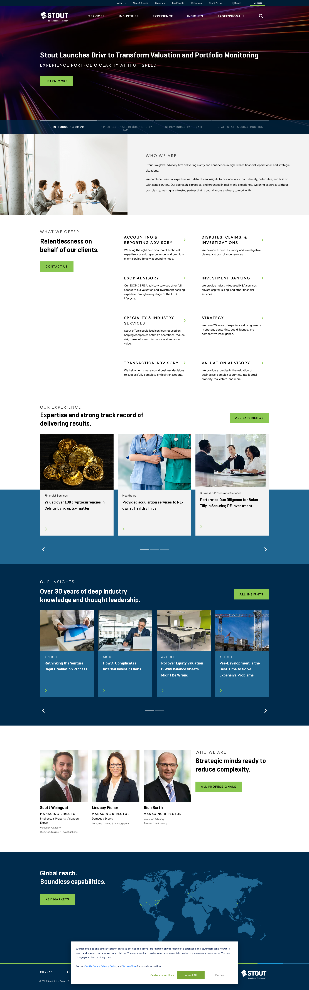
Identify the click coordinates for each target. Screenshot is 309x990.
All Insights (251, 594)
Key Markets (178, 3)
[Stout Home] (57, 16)
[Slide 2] (125, 121)
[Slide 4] (240, 121)
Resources (196, 3)
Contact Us (57, 266)
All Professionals (218, 786)
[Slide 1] (68, 121)
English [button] (239, 3)
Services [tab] (96, 16)
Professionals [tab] (231, 16)
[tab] (57, 16)
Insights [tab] (195, 16)
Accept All (191, 975)
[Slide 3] (183, 121)
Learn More (57, 81)
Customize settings (162, 975)
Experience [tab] (163, 16)
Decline (219, 975)
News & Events (140, 3)
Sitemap (46, 972)
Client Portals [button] (216, 3)
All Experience (249, 418)
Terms (70, 972)
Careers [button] (159, 3)
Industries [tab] (129, 16)
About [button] (120, 3)
